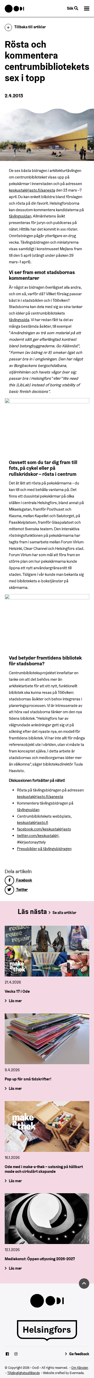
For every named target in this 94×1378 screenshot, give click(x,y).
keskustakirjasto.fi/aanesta (32, 190)
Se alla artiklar (64, 912)
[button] (86, 8)
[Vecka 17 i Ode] (47, 951)
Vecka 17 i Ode (17, 991)
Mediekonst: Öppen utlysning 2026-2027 (40, 1259)
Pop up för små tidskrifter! (28, 1078)
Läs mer (15, 1000)
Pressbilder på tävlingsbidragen (44, 848)
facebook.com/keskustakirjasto (44, 829)
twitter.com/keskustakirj (37, 835)
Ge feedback (79, 1354)
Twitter (21, 889)
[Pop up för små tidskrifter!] (47, 1038)
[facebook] (7, 1354)
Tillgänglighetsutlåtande (23, 1373)
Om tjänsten (79, 1368)
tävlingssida (19, 319)
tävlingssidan (20, 216)
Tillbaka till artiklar (30, 27)
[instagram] (16, 1354)
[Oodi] (14, 9)
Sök (70, 8)
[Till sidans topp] (84, 1283)
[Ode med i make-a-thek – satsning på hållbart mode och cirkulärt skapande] (47, 1126)
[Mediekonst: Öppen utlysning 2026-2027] (47, 1218)
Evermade (77, 1373)
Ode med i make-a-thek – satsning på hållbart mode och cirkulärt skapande (44, 1169)
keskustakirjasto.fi (32, 822)
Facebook (23, 880)
